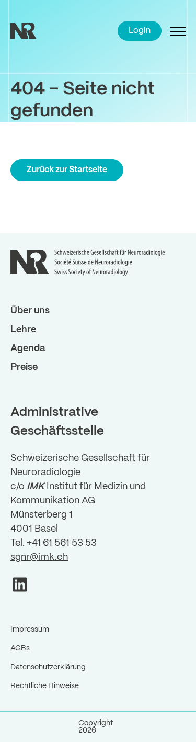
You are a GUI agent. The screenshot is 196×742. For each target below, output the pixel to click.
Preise (24, 367)
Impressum (29, 629)
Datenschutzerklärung (48, 667)
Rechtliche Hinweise (44, 686)
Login (140, 31)
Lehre (23, 329)
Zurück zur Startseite (67, 170)
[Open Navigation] (178, 31)
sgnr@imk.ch (39, 557)
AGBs (20, 648)
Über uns (30, 311)
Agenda (27, 348)
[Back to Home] (36, 31)
